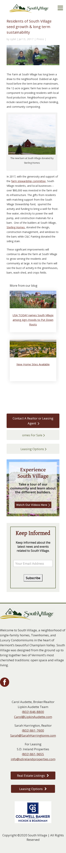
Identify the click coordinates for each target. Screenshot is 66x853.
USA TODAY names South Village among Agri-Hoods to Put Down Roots (33, 319)
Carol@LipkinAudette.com (33, 717)
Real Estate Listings (31, 775)
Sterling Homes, (16, 227)
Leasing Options (32, 449)
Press (40, 39)
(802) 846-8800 (33, 712)
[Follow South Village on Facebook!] (4, 685)
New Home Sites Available (33, 364)
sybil (13, 39)
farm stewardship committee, (28, 181)
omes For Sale (32, 435)
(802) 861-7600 (33, 730)
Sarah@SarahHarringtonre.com (33, 735)
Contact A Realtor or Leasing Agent (33, 420)
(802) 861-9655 (33, 754)
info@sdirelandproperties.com (33, 759)
